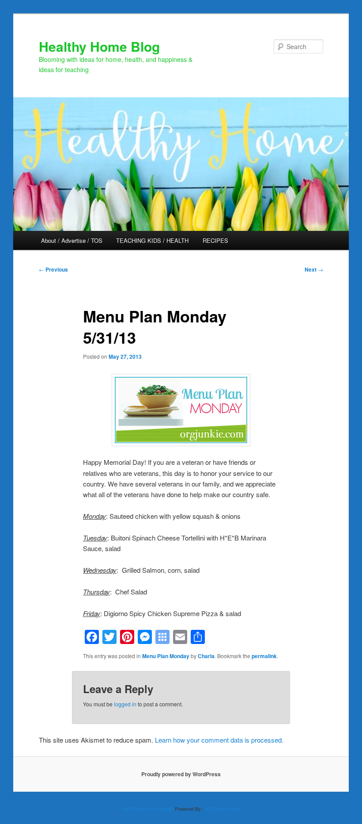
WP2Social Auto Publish (148, 808)
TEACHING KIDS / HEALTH (152, 240)
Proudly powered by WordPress (181, 774)
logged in (125, 704)
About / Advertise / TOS (71, 240)
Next (314, 269)
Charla (206, 656)
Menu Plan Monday (165, 656)
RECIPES (215, 240)
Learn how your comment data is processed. (219, 739)
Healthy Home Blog (99, 46)
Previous (53, 269)
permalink (264, 656)
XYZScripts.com (222, 808)
